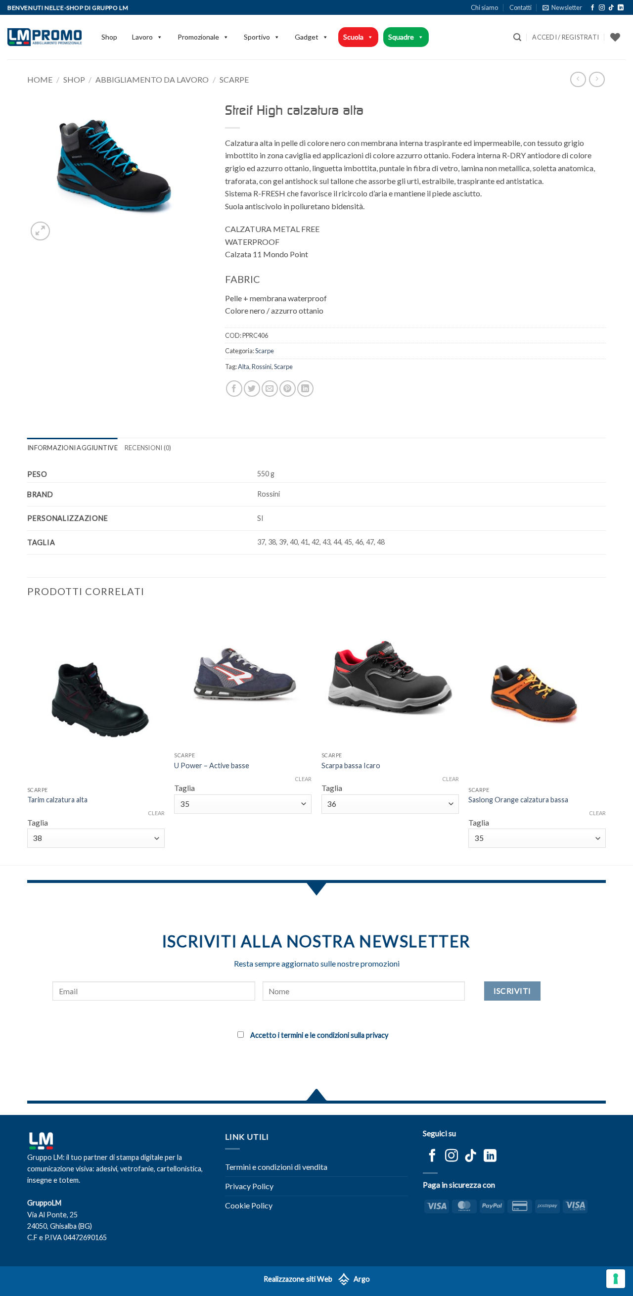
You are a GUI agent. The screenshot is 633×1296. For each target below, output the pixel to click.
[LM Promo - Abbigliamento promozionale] (44, 37)
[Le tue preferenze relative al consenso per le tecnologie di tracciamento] (615, 1278)
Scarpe (234, 79)
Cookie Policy (248, 1205)
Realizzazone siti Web (298, 1279)
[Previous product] (596, 79)
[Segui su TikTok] (611, 7)
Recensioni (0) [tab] (148, 448)
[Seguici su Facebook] (592, 7)
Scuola (353, 37)
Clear (156, 813)
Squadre (401, 37)
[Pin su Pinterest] (287, 388)
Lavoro (142, 37)
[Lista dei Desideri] (615, 37)
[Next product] (578, 79)
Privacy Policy (249, 1186)
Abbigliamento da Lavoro (152, 79)
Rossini (261, 366)
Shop (109, 37)
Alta (243, 366)
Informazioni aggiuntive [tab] (72, 448)
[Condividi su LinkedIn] (305, 388)
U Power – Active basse (211, 765)
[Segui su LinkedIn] (621, 7)
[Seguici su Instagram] (602, 7)
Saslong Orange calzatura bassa (518, 799)
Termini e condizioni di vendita (276, 1166)
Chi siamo (484, 7)
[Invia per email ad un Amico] (270, 388)
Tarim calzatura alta (57, 799)
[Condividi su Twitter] (252, 388)
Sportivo (257, 37)
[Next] (605, 736)
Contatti (520, 7)
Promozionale (198, 37)
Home (39, 79)
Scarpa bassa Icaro (350, 765)
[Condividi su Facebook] (234, 388)
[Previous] (27, 736)
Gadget (306, 37)
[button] (562, 7)
